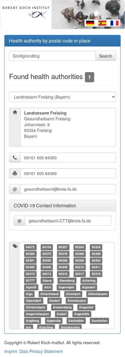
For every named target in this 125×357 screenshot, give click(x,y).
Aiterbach (73, 294)
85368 (30, 254)
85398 (63, 260)
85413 (30, 274)
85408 (63, 267)
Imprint (10, 351)
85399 (79, 260)
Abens (47, 281)
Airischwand (49, 294)
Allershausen (97, 294)
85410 (79, 267)
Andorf (62, 314)
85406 (46, 267)
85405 (30, 267)
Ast (28, 327)
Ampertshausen (37, 314)
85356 (96, 247)
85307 (63, 247)
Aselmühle (76, 321)
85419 (96, 274)
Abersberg (66, 281)
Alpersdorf (33, 301)
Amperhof (86, 307)
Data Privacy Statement (41, 351)
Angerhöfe (81, 314)
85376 (63, 254)
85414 (46, 274)
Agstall (31, 287)
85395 (46, 260)
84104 (46, 247)
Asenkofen (99, 321)
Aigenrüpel (66, 287)
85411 (96, 267)
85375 (46, 254)
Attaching (46, 327)
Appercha (54, 321)
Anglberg (32, 321)
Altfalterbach (35, 307)
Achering (88, 281)
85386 (79, 254)
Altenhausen (76, 301)
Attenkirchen (70, 327)
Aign (29, 294)
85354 (79, 247)
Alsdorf (54, 301)
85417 (79, 274)
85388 (96, 254)
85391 (30, 260)
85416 (63, 274)
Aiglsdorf (88, 287)
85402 (96, 260)
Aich (47, 287)
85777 (30, 281)
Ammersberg (62, 307)
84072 (30, 247)
